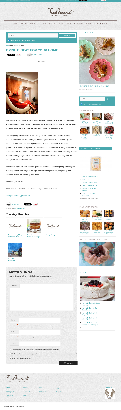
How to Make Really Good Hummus (91, 304)
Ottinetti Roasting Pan (89, 185)
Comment (14, 286)
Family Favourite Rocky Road (109, 123)
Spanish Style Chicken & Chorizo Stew (84, 137)
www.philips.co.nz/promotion (18, 195)
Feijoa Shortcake (97, 135)
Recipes (23, 23)
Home (15, 23)
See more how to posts (86, 328)
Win (40, 387)
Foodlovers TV (10, 395)
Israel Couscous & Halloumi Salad (97, 123)
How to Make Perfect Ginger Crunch (89, 314)
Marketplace (10, 392)
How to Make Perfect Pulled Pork (89, 319)
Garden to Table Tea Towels (89, 189)
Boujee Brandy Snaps (94, 86)
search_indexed (19, 208)
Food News (89, 23)
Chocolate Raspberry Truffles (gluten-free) (109, 137)
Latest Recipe (86, 33)
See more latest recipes (86, 90)
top (111, 380)
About (105, 23)
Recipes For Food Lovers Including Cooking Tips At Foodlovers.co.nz (60, 12)
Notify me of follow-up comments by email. (24, 354)
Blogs (8, 387)
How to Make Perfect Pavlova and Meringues (90, 324)
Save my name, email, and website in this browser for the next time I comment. (35, 349)
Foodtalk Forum (56, 23)
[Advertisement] (49, 66)
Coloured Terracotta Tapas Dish (89, 194)
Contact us (42, 392)
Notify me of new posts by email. (21, 358)
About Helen (26, 395)
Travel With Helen (38, 23)
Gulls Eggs (85, 179)
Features (70, 23)
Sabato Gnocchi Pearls (90, 176)
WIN (99, 23)
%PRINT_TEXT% (37, 55)
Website (13, 343)
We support (109, 387)
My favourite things (91, 148)
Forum (58, 388)
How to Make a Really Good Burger (89, 309)
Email (14, 332)
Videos (79, 23)
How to (83, 273)
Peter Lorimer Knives (89, 182)
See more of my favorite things (89, 198)
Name (14, 320)
